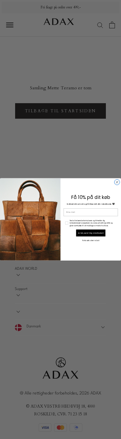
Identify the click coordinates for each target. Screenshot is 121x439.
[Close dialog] (117, 182)
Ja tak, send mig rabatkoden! (91, 233)
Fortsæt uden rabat (90, 240)
